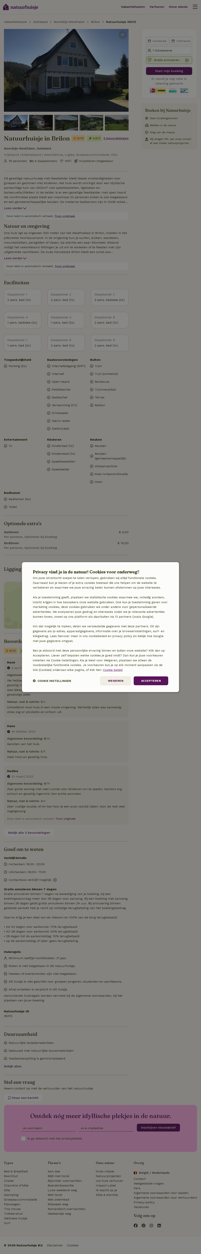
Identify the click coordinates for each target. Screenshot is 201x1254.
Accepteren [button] (151, 680)
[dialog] (100, 627)
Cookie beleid (112, 670)
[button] (52, 681)
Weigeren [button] (115, 680)
